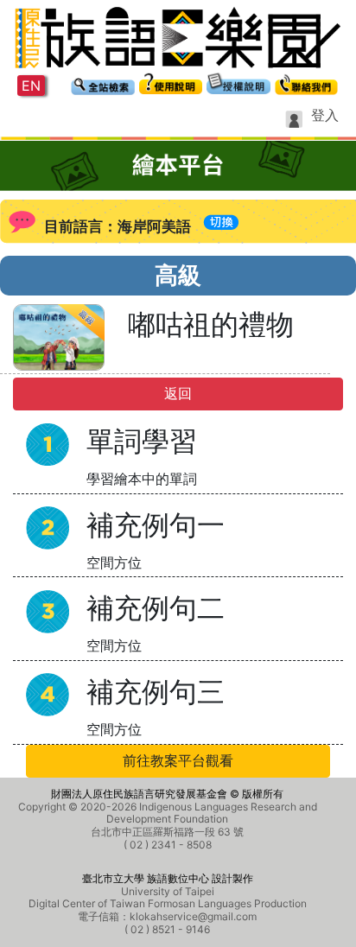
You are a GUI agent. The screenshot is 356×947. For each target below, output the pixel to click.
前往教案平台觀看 (178, 760)
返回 (178, 393)
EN (31, 85)
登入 (325, 115)
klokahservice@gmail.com (193, 916)
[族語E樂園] (178, 36)
